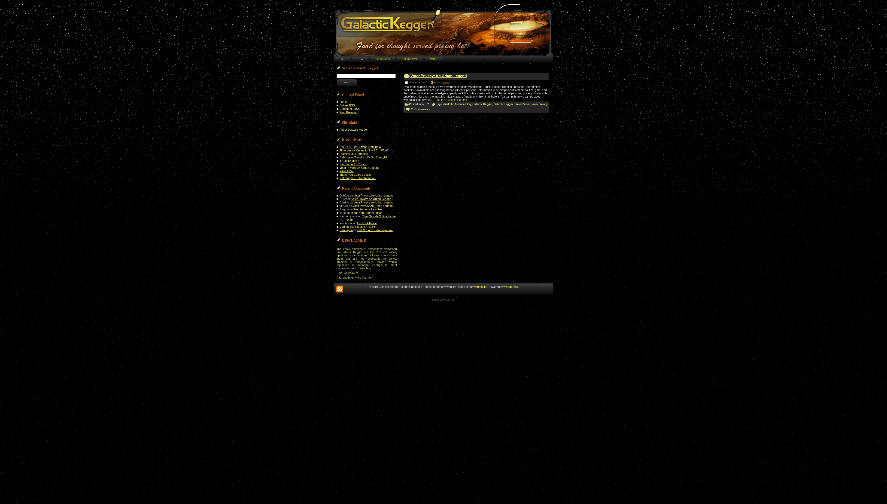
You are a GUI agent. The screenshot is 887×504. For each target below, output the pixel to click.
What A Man (347, 171)
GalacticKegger (503, 104)
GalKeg (446, 82)
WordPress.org (349, 112)
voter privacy (540, 104)
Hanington (346, 230)
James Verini (522, 104)
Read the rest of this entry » (451, 99)
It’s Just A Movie (349, 161)
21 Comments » (420, 109)
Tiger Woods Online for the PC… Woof (364, 150)
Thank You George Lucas (355, 174)
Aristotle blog (463, 104)
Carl (342, 226)
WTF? (425, 104)
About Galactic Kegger (354, 129)
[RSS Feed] (339, 289)
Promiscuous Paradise (354, 154)
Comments (350, 109)
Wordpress (511, 287)
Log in (343, 102)
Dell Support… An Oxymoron (358, 178)
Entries (347, 105)
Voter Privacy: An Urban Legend (360, 167)
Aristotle (448, 104)
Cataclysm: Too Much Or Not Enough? (363, 157)
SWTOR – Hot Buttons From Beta (360, 147)
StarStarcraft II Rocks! (353, 164)
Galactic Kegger (482, 104)
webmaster (480, 287)
